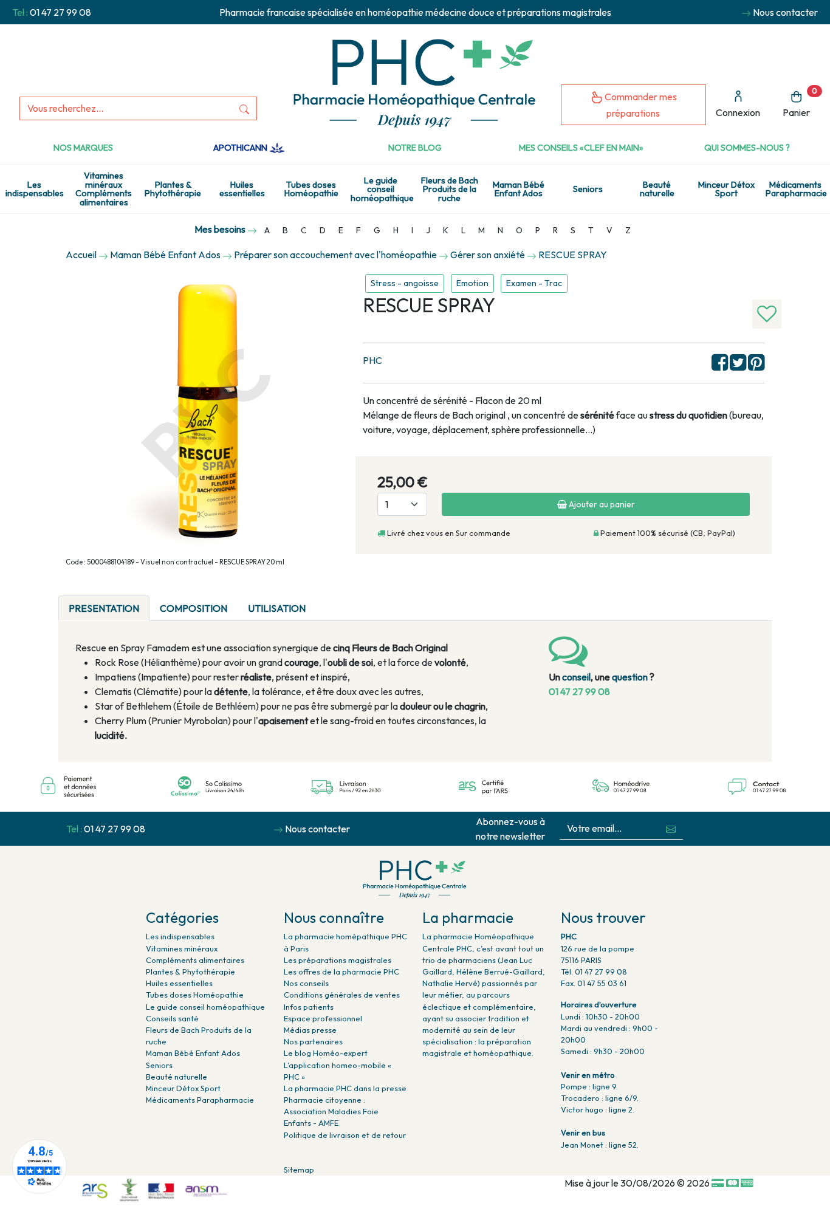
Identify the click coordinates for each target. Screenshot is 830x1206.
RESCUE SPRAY (572, 254)
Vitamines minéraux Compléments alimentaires (103, 188)
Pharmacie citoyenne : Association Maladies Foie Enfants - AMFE (331, 1111)
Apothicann (241, 147)
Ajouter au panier (601, 504)
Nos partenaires (313, 1041)
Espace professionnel (323, 1018)
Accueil (81, 254)
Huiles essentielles (242, 189)
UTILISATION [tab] (277, 608)
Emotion (472, 283)
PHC (372, 360)
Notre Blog (415, 147)
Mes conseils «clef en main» (581, 147)
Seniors (588, 188)
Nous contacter (785, 12)
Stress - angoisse (405, 283)
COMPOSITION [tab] (193, 608)
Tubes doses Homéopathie (311, 189)
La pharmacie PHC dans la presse (345, 1088)
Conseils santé (172, 1018)
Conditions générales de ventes (342, 994)
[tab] (326, 600)
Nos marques (83, 147)
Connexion (738, 112)
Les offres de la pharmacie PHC (341, 971)
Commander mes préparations (640, 105)
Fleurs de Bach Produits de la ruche (449, 189)
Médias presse (310, 1030)
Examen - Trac (534, 283)
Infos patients (309, 1007)
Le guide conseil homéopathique (382, 189)
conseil (576, 677)
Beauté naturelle (657, 189)
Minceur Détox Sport (726, 189)
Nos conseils (306, 983)
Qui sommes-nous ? (747, 147)
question (630, 677)
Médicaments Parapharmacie (796, 189)
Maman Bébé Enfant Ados (518, 189)
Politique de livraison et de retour (345, 1135)
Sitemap (299, 1169)
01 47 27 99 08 (60, 12)
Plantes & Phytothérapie (173, 189)
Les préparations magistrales (337, 960)
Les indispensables (34, 189)
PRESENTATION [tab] (104, 608)
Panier (800, 102)
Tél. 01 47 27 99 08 (594, 971)
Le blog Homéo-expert (326, 1053)
